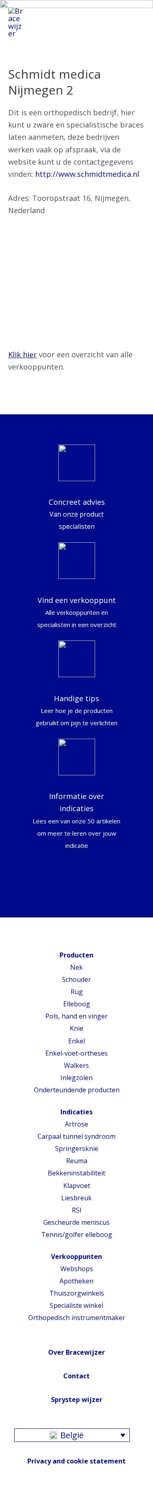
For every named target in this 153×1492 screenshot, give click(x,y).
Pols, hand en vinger (76, 1016)
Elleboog (76, 1003)
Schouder (76, 979)
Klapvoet (76, 1185)
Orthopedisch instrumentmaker (76, 1317)
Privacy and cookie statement (76, 1461)
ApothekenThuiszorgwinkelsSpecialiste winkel (76, 1293)
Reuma (76, 1160)
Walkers (76, 1065)
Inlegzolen (76, 1077)
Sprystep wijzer (76, 1399)
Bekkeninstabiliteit (76, 1173)
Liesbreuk (76, 1197)
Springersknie (76, 1148)
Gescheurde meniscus (76, 1222)
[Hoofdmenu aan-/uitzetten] (135, 22)
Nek (76, 967)
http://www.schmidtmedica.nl (87, 174)
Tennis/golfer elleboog (76, 1234)
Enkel (76, 1040)
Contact (76, 1375)
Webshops (76, 1268)
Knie (76, 1028)
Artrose (76, 1124)
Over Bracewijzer (76, 1352)
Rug (77, 991)
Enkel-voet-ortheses (76, 1053)
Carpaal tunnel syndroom (76, 1136)
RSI (77, 1210)
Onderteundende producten (77, 1089)
